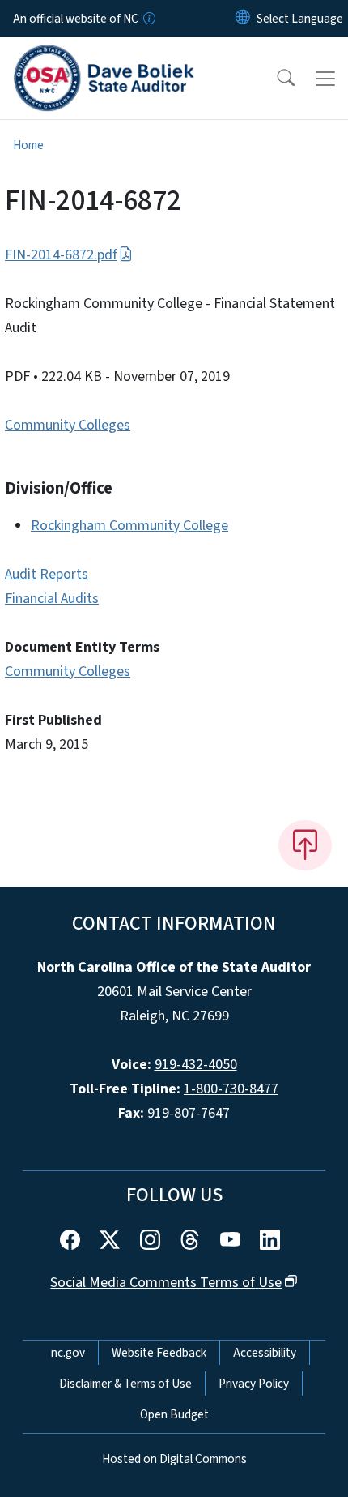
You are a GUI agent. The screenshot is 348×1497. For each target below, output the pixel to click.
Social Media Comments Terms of (166, 1282)
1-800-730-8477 (231, 1089)
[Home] (104, 56)
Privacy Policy (254, 1383)
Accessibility (264, 1353)
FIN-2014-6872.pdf (61, 255)
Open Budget (174, 1414)
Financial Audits (52, 598)
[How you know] (148, 18)
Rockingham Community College (129, 525)
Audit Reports (46, 574)
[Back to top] (305, 845)
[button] (275, 78)
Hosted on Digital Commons (174, 1459)
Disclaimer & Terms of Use (125, 1383)
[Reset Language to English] (243, 18)
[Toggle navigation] (325, 78)
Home (28, 145)
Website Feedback (159, 1353)
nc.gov (68, 1353)
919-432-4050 (196, 1064)
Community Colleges (67, 425)
